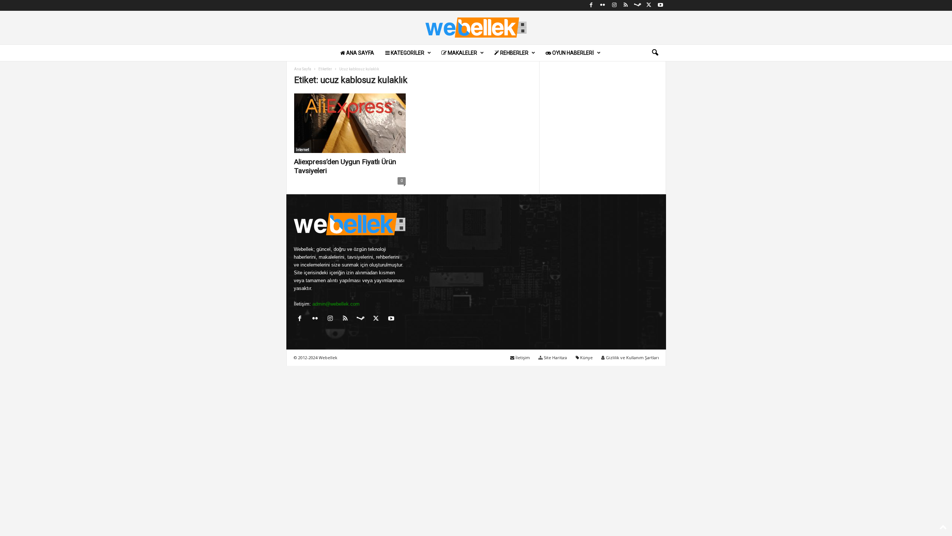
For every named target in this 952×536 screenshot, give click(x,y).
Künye (586, 357)
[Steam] (637, 5)
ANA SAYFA (359, 53)
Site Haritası (555, 357)
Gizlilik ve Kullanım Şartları (632, 357)
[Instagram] (614, 5)
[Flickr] (602, 5)
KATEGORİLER (407, 53)
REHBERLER (513, 53)
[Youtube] (660, 5)
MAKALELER (462, 53)
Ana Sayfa (302, 69)
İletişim (522, 357)
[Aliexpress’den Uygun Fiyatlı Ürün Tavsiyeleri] (350, 123)
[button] (655, 53)
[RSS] (625, 5)
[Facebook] (591, 5)
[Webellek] (476, 27)
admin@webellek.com (336, 304)
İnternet (302, 150)
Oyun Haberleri (572, 53)
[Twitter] (648, 5)
